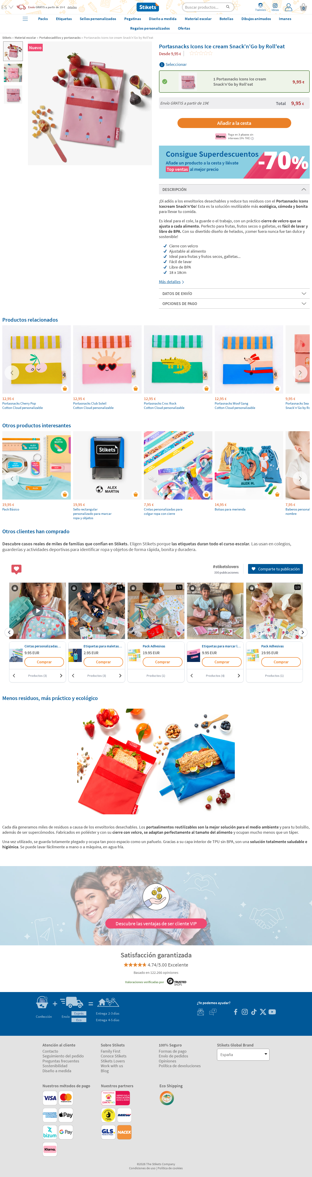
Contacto (50, 1051)
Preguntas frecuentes (60, 1061)
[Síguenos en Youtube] (272, 1012)
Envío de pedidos (173, 1056)
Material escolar (25, 38)
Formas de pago (173, 1051)
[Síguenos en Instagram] (244, 1012)
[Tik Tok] (253, 1012)
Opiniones (167, 1061)
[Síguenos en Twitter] (262, 1012)
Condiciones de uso (142, 1168)
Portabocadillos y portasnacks (60, 38)
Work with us (112, 1065)
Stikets (6, 38)
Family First (110, 1051)
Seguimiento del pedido (63, 1056)
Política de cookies (170, 1168)
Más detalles (170, 281)
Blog (105, 1070)
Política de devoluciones (180, 1065)
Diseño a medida (56, 1070)
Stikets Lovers (113, 1061)
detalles (72, 7)
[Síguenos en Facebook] (235, 1012)
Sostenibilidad (54, 1065)
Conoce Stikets (114, 1056)
